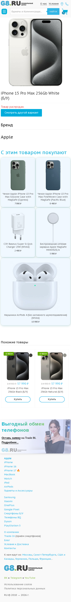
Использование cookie (18, 584)
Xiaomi (8, 501)
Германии (21, 558)
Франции (45, 558)
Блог (7, 540)
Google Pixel (11, 509)
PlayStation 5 (12, 525)
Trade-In (9, 536)
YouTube (30, 577)
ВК (5, 577)
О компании (11, 532)
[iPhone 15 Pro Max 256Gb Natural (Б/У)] (65, 355)
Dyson (8, 521)
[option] (35, 52)
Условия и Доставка (16, 544)
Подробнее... (10, 442)
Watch (8, 478)
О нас (43, 3)
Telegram (16, 577)
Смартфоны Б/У (13, 513)
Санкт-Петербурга (45, 554)
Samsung (9, 497)
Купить (18, 399)
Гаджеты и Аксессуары (18, 490)
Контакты (10, 548)
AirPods (8, 486)
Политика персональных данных (24, 588)
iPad (6, 482)
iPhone (8, 462)
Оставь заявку (11, 438)
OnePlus (9, 505)
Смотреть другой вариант (21, 112)
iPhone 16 (10, 466)
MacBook (9, 474)
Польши (33, 558)
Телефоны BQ (12, 517)
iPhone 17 (10, 470)
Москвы (27, 554)
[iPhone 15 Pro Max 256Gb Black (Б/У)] (31, 355)
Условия (54, 3)
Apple (7, 458)
